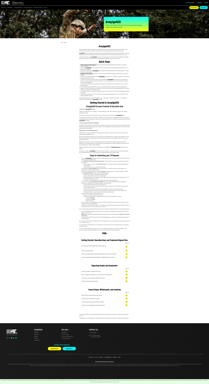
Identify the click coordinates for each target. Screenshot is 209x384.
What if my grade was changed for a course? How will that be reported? (97, 274)
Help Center (64, 332)
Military (65, 42)
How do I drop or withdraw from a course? (90, 298)
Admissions (9, 7)
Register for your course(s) (86, 73)
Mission (119, 357)
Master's (36, 336)
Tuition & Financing (18, 7)
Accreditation (101, 357)
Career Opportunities (108, 357)
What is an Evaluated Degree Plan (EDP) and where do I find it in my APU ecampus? (99, 254)
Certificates (36, 340)
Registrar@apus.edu (115, 147)
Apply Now (203, 7)
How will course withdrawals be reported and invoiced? (93, 305)
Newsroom (114, 357)
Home (62, 42)
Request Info (193, 7)
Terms (96, 357)
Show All (127, 243)
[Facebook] (7, 337)
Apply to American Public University (88, 64)
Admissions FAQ (65, 334)
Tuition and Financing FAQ (67, 336)
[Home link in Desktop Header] (12, 2)
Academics (3, 7)
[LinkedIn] (13, 337)
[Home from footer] (12, 332)
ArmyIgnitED (82, 53)
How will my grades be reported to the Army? (91, 271)
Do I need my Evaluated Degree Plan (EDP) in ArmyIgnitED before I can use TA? (98, 257)
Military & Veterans (37, 7)
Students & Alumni (28, 7)
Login (206, 2)
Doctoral (36, 338)
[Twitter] (9, 337)
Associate (36, 332)
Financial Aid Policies (66, 338)
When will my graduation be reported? (90, 281)
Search (200, 2)
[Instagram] (11, 337)
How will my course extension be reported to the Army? (93, 278)
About (45, 7)
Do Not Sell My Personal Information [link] (104, 361)
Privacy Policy (91, 357)
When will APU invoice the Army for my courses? (92, 295)
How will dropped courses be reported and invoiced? (93, 302)
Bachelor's (36, 334)
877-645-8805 (190, 2)
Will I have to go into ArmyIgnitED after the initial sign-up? (94, 245)
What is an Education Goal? (87, 250)
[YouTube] (16, 337)
